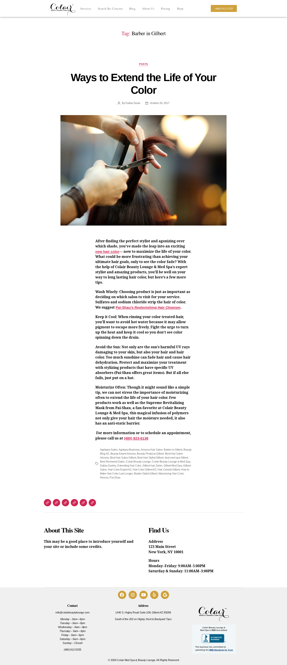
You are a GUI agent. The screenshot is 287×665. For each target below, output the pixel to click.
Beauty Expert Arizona (123, 453)
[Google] (165, 595)
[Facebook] (122, 595)
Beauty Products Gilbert (150, 453)
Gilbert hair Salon (152, 465)
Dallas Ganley (108, 465)
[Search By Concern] (56, 502)
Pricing (165, 8)
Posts (143, 64)
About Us (148, 8)
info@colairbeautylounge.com (72, 612)
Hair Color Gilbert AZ (144, 469)
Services (85, 8)
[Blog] (65, 502)
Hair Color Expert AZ (120, 469)
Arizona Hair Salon (151, 449)
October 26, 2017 (159, 103)
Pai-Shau (115, 477)
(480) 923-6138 (136, 438)
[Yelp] (154, 595)
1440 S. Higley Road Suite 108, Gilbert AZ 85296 (143, 612)
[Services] (47, 502)
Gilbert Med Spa (173, 465)
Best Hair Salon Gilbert (123, 457)
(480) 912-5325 (72, 649)
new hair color (107, 251)
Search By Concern (110, 8)
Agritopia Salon (109, 449)
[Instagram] (133, 595)
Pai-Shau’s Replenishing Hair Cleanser (148, 307)
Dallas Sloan (133, 103)
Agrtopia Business (129, 449)
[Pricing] (83, 502)
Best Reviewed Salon (112, 461)
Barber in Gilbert (173, 449)
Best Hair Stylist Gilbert (150, 457)
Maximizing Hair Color (171, 473)
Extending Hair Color (129, 465)
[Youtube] (143, 595)
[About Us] (74, 502)
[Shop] (92, 502)
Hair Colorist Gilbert (169, 469)
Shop (180, 8)
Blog (132, 8)
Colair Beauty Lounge (138, 461)
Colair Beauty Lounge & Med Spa (171, 461)
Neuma (104, 477)
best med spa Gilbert (176, 457)
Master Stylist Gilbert (145, 473)
